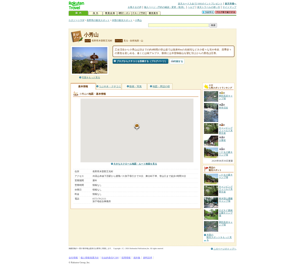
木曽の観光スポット (122, 20)
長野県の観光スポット (98, 20)
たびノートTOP (76, 20)
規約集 (136, 257)
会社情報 (73, 257)
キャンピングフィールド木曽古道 (226, 189)
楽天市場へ (230, 3)
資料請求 (147, 257)
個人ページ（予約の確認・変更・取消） (164, 7)
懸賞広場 (110, 13)
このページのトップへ (224, 248)
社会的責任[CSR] (110, 257)
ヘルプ (191, 7)
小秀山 (138, 20)
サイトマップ (229, 7)
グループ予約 (139, 13)
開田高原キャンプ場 (226, 223)
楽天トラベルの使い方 (208, 7)
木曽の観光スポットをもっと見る (219, 237)
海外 (95, 13)
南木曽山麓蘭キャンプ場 (226, 199)
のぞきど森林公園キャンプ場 (226, 213)
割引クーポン (124, 13)
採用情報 (126, 257)
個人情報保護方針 (89, 257)
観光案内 (153, 13)
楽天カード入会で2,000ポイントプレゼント (200, 3)
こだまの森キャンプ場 (226, 176)
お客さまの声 (135, 7)
